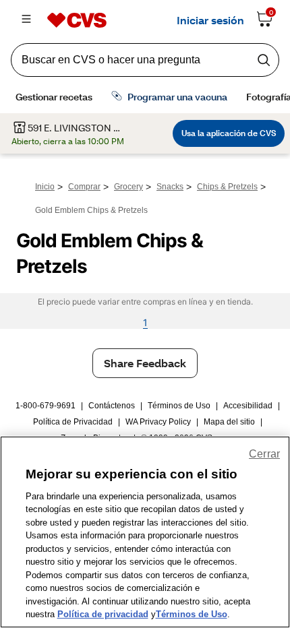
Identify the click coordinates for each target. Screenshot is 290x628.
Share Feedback (145, 363)
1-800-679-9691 (46, 405)
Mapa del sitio (229, 422)
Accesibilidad (247, 405)
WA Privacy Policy (158, 422)
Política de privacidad (102, 614)
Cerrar (264, 454)
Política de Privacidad (73, 422)
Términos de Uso (179, 405)
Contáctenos (111, 405)
